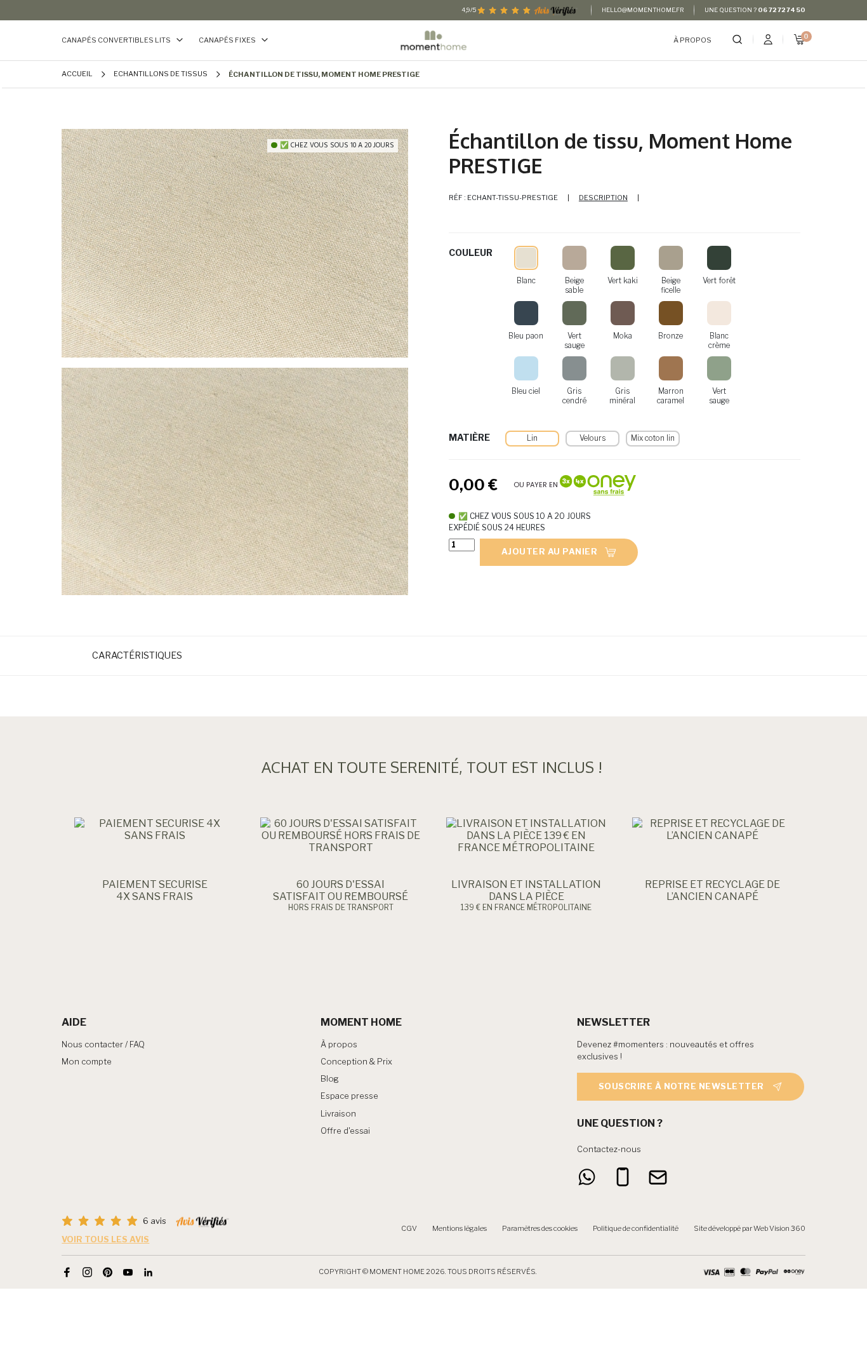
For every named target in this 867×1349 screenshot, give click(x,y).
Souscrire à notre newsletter (681, 1086)
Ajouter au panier (549, 551)
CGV (409, 1228)
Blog (330, 1079)
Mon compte (87, 1061)
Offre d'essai (345, 1131)
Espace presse (349, 1096)
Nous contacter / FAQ (103, 1044)
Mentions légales (459, 1228)
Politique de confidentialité (635, 1228)
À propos (692, 40)
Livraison (338, 1113)
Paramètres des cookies (540, 1228)
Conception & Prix (356, 1061)
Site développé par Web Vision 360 (749, 1228)
